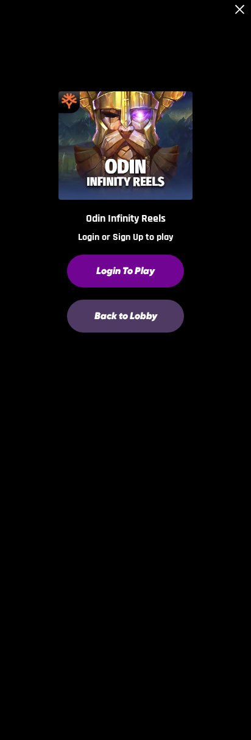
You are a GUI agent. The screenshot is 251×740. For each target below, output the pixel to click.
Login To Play (125, 270)
